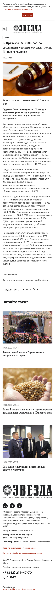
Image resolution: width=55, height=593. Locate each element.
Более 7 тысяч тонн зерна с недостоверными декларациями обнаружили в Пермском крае (27, 411)
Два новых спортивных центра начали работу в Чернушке (24, 469)
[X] (34, 289)
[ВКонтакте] (23, 289)
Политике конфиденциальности (17, 9)
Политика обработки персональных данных (22, 553)
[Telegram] (30, 289)
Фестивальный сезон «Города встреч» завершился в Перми (23, 354)
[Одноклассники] (27, 289)
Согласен (27, 15)
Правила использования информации (19, 548)
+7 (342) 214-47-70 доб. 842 (17, 574)
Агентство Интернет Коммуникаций (19, 589)
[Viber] (37, 289)
